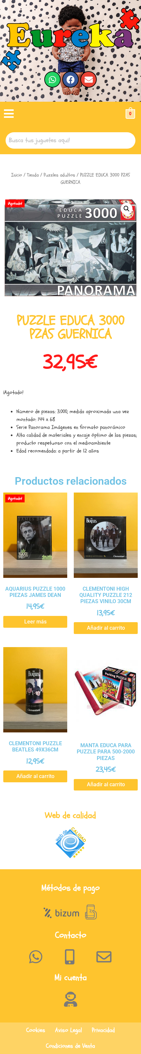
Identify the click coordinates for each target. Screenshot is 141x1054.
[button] (9, 114)
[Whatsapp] (52, 79)
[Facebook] (70, 79)
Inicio (16, 175)
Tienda (33, 175)
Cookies (35, 1030)
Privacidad (103, 1030)
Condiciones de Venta (70, 1046)
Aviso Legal (68, 1030)
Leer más (35, 622)
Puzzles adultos (59, 175)
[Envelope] (88, 79)
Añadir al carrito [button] (106, 628)
